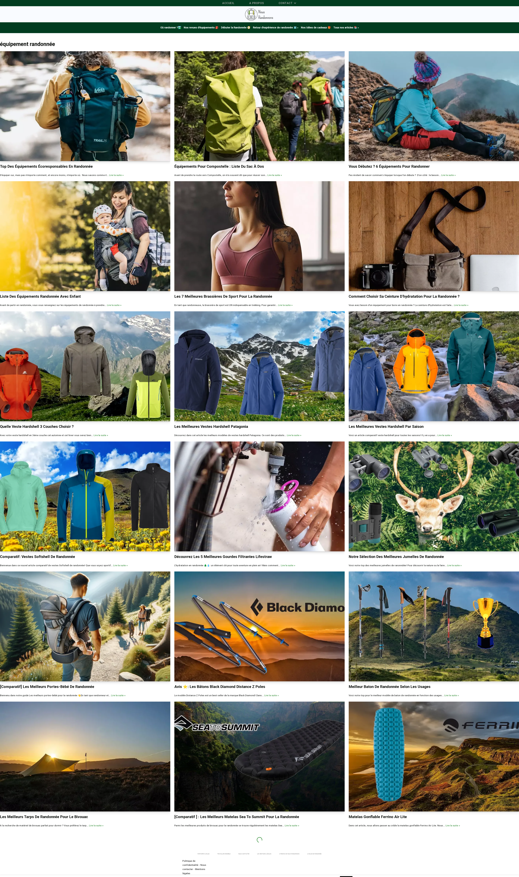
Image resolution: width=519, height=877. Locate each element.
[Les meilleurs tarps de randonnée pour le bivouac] (85, 756)
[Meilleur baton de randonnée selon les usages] (434, 626)
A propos (256, 3)
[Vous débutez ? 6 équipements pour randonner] (434, 106)
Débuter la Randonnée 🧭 (235, 27)
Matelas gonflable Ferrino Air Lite (378, 817)
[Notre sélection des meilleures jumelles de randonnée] (434, 496)
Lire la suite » (116, 175)
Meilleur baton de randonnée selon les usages (389, 686)
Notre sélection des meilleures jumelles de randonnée (396, 556)
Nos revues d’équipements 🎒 (201, 27)
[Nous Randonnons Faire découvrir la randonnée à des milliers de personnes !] (259, 14)
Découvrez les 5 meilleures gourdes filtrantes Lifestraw (223, 556)
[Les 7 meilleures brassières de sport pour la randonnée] (259, 236)
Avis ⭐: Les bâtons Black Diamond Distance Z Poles (219, 686)
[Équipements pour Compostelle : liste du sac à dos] (259, 106)
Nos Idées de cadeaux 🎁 (316, 27)
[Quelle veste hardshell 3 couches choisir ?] (85, 366)
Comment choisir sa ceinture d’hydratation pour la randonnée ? (404, 296)
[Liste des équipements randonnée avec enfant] (85, 236)
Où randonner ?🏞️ (170, 27)
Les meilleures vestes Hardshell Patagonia (211, 426)
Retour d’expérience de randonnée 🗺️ (275, 27)
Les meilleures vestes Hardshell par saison (386, 426)
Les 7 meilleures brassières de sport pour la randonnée (223, 296)
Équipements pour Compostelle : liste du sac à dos (219, 166)
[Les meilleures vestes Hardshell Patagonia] (259, 366)
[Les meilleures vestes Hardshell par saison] (434, 366)
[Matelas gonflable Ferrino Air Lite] (434, 756)
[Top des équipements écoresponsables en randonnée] (85, 106)
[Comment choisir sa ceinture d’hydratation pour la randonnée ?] (434, 236)
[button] (295, 3)
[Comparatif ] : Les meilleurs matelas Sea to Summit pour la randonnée (236, 817)
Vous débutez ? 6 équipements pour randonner (389, 166)
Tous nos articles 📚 (345, 27)
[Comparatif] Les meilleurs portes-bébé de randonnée (47, 686)
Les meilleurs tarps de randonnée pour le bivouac (44, 817)
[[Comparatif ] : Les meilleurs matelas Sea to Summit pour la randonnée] (259, 756)
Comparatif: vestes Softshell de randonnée (37, 556)
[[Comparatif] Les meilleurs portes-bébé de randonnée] (85, 626)
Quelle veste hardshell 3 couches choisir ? (37, 426)
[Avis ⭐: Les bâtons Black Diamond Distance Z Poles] (259, 626)
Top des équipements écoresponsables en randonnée (46, 166)
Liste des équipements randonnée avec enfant (41, 296)
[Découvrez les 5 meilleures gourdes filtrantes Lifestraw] (259, 496)
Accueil (228, 3)
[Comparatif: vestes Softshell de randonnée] (85, 496)
